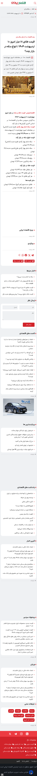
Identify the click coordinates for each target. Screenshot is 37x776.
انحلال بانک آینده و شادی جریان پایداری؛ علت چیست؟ (19, 375)
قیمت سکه (17, 261)
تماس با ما (25, 761)
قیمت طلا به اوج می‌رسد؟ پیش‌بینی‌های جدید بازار (18, 294)
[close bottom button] (2, 774)
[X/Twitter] (10, 734)
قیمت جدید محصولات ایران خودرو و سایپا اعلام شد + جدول (18, 624)
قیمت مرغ (30, 751)
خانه (33, 9)
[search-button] (35, 3)
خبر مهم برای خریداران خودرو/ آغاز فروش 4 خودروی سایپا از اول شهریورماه (20, 552)
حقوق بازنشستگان (28, 748)
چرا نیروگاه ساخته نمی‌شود (25, 529)
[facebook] (26, 255)
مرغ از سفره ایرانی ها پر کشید (24, 441)
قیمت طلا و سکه (19, 113)
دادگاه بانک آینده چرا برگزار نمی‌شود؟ (22, 381)
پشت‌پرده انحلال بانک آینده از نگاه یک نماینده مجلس (19, 347)
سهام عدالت (8, 744)
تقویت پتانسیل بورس (26, 514)
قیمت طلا (28, 261)
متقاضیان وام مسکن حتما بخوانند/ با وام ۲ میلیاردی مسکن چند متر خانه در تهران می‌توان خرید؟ (18, 566)
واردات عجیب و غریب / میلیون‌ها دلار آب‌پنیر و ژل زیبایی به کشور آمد (18, 364)
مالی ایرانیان (30, 715)
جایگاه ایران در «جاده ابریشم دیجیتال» (21, 510)
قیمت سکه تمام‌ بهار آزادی (26, 127)
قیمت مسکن (30, 755)
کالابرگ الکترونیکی (18, 751)
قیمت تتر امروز (29, 720)
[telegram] (32, 255)
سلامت (25, 711)
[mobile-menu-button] (2, 3)
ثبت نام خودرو (18, 744)
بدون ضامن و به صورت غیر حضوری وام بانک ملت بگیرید (18, 574)
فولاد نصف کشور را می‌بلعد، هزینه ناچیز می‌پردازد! (18, 370)
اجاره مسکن (6, 751)
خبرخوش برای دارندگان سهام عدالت (22, 430)
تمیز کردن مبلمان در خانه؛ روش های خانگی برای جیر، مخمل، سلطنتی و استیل (18, 638)
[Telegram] (15, 734)
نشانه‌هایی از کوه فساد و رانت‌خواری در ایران (20, 493)
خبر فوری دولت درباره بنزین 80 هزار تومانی (20, 449)
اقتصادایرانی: (30, 113)
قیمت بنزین (30, 744)
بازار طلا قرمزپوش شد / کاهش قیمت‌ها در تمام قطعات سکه (18, 282)
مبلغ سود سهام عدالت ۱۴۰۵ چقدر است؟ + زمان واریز (18, 559)
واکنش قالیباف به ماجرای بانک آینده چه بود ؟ (19, 359)
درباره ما (34, 761)
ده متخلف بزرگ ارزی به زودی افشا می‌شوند (20, 385)
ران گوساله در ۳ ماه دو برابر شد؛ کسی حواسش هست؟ (19, 354)
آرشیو (18, 761)
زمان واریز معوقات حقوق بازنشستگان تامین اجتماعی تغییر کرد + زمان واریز (19, 436)
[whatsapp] (22, 255)
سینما (32, 711)
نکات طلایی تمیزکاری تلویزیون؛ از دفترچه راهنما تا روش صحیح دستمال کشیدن (18, 644)
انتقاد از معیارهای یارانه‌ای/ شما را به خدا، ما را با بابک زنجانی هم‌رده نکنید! (18, 340)
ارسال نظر (28, 325)
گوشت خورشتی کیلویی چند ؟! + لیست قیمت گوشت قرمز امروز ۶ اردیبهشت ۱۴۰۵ (19, 631)
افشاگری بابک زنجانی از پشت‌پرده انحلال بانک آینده (19, 390)
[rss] (27, 734)
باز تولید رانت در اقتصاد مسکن (23, 525)
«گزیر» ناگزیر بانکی (27, 502)
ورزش (32, 664)
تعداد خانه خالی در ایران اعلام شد (23, 547)
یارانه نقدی (16, 748)
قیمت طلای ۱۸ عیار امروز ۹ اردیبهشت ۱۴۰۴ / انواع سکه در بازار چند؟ (18, 289)
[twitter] (29, 255)
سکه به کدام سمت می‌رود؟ (25, 277)
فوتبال (11, 711)
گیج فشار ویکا (18, 715)
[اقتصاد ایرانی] (18, 3)
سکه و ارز (27, 9)
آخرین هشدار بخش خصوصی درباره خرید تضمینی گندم (18, 519)
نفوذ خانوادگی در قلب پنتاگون (23, 533)
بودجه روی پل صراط (27, 498)
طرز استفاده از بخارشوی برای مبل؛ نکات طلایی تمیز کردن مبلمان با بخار (19, 651)
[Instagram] (21, 734)
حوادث (18, 711)
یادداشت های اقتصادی (26, 487)
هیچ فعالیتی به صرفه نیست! (24, 506)
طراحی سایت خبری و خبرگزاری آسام (16, 772)
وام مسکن (7, 748)
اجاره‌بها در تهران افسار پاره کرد (24, 445)
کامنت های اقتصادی (27, 333)
